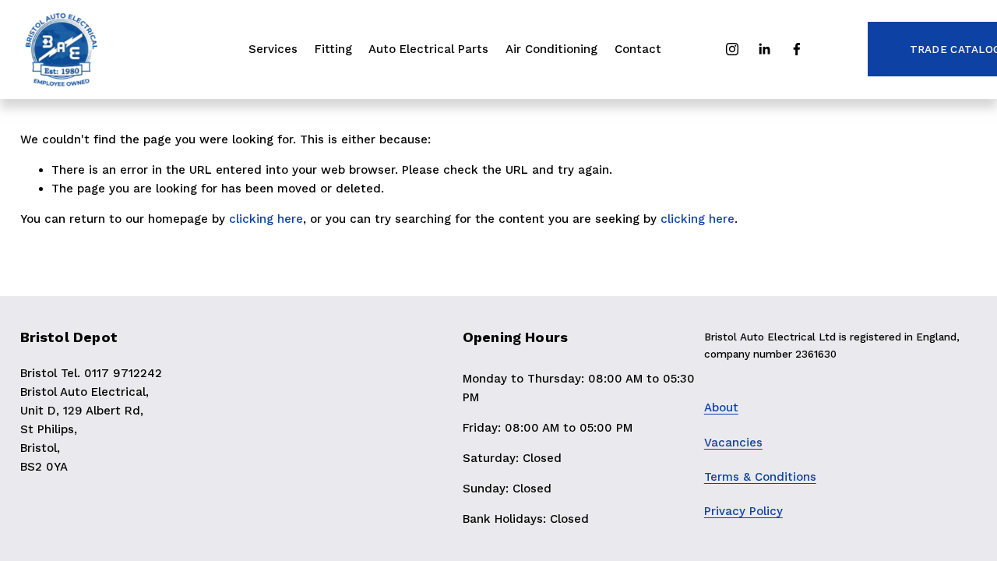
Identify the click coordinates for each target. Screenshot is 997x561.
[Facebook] (797, 49)
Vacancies (733, 443)
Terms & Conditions (760, 477)
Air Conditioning (551, 49)
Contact (638, 49)
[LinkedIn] (764, 49)
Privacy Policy (743, 511)
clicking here (266, 219)
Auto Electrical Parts (428, 49)
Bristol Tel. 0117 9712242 (91, 373)
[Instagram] (732, 49)
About (721, 407)
